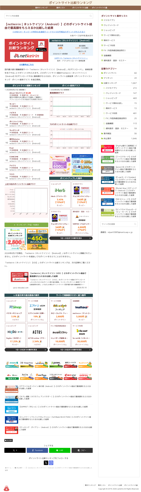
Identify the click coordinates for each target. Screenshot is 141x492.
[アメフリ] (26, 377)
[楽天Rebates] (70, 365)
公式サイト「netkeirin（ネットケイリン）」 (71, 58)
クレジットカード (111, 25)
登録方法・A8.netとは (30, 95)
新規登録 (14, 95)
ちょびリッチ (14, 130)
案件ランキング (90, 485)
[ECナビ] (70, 377)
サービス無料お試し (112, 35)
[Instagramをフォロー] (51, 463)
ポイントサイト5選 (131, 485)
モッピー (12, 104)
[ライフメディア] (56, 377)
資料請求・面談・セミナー (115, 60)
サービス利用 (109, 45)
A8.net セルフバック (17, 93)
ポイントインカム (16, 121)
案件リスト (102, 485)
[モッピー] (12, 365)
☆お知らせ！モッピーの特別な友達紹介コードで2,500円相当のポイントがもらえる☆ (48, 32)
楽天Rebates (14, 139)
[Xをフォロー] (46, 463)
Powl (11, 148)
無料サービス (109, 40)
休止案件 (9, 440)
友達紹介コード (27, 106)
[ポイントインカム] (41, 365)
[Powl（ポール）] (56, 365)
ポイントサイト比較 (115, 485)
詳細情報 (40, 115)
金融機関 (107, 55)
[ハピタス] (27, 365)
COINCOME (13, 157)
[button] (91, 16)
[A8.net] (12, 377)
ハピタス (12, 113)
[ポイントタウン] (41, 377)
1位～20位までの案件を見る (71, 238)
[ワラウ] (85, 377)
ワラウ (11, 174)
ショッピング (109, 30)
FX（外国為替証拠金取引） (115, 50)
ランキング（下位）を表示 (27, 224)
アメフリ (12, 165)
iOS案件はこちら (26, 64)
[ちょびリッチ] (85, 365)
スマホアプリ (109, 20)
